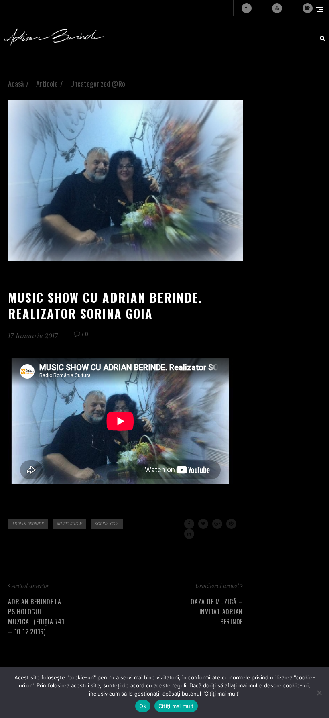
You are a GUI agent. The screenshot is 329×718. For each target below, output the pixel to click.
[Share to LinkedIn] (189, 534)
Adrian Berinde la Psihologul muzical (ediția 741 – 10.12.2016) (36, 616)
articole (47, 83)
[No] (319, 693)
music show (69, 523)
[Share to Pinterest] (231, 524)
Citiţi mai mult (176, 706)
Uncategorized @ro (97, 83)
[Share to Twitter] (203, 524)
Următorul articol (217, 585)
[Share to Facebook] (189, 524)
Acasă (16, 83)
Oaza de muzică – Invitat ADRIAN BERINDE (217, 611)
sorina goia (107, 523)
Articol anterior (30, 585)
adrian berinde (28, 523)
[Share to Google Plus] (217, 524)
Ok (142, 706)
